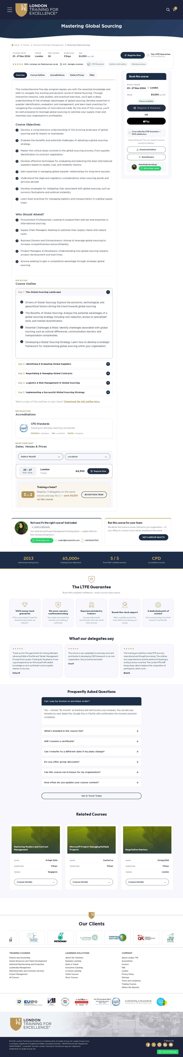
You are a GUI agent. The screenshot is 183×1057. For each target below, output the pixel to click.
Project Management (18, 974)
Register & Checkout (148, 108)
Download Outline (148, 149)
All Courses (14, 977)
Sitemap (125, 977)
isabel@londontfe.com (68, 540)
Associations (127, 961)
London (125, 971)
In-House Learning (73, 971)
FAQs (92, 75)
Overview (20, 75)
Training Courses (129, 984)
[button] (64, 471)
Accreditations (57, 75)
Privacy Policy (128, 974)
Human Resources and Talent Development (28, 961)
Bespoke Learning (73, 961)
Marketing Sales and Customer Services (26, 971)
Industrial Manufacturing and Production (26, 964)
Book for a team (94, 494)
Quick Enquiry (148, 157)
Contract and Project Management (48, 45)
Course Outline (37, 75)
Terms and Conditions (131, 981)
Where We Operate (130, 987)
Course (26, 45)
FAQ (123, 968)
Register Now (134, 55)
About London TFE (130, 958)
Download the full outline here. (82, 401)
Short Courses (71, 977)
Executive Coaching (74, 968)
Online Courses (71, 974)
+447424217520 (91, 540)
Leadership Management (20, 968)
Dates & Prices (77, 75)
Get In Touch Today (91, 796)
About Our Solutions (74, 958)
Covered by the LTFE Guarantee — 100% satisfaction (146, 132)
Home (16, 45)
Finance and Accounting (19, 958)
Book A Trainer (72, 964)
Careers (125, 964)
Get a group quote (154, 537)
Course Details (36, 882)
